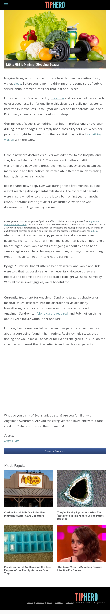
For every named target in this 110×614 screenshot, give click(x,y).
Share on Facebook (55, 451)
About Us (30, 603)
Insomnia (57, 98)
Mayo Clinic (11, 441)
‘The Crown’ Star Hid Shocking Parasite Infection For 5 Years (79, 568)
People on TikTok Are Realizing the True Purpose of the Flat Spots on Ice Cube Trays (27, 570)
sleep (17, 83)
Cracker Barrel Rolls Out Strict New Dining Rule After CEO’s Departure (24, 514)
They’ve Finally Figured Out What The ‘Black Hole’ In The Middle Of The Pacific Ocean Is (80, 516)
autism (94, 230)
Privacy (49, 603)
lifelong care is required (51, 313)
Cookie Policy (70, 603)
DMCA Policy (59, 603)
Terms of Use (40, 603)
